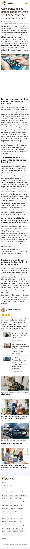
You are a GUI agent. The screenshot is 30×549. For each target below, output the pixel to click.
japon (24, 525)
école (3, 531)
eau (3, 528)
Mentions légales (14, 544)
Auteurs (4, 482)
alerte (18, 535)
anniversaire (20, 508)
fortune (22, 511)
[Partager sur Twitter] (6, 316)
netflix (3, 515)
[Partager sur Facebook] (2, 316)
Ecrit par (9, 23)
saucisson (10, 511)
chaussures (5, 498)
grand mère (5, 505)
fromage (4, 538)
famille (15, 521)
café (21, 505)
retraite (4, 492)
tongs (15, 518)
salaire (10, 521)
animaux (13, 502)
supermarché (5, 508)
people (19, 525)
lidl (9, 525)
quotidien (12, 535)
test (9, 492)
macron (4, 511)
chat (11, 505)
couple (11, 495)
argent (16, 495)
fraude (14, 525)
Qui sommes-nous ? (7, 485)
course (17, 528)
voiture (11, 498)
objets (21, 521)
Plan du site (6, 544)
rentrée (21, 531)
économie (13, 515)
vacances (4, 525)
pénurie (21, 518)
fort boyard (15, 531)
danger (16, 511)
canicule (20, 515)
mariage (16, 505)
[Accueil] (8, 3)
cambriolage (5, 535)
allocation (24, 492)
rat (13, 528)
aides (13, 492)
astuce (19, 502)
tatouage (4, 521)
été (22, 528)
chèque (24, 502)
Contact (4, 488)
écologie (13, 508)
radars (8, 531)
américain (24, 535)
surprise (10, 518)
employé (8, 528)
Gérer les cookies (23, 544)
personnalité (23, 495)
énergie (4, 518)
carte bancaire (5, 502)
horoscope (4, 495)
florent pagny (18, 498)
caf (8, 515)
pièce (18, 492)
